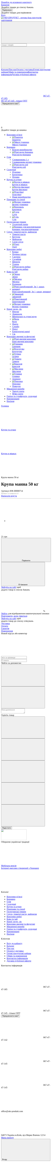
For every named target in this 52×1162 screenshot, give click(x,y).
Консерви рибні (14, 249)
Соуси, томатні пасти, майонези (22, 232)
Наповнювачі (13, 399)
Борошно (11, 147)
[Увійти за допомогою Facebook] (23, 675)
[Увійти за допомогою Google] (23, 697)
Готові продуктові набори (19, 953)
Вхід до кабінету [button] (14, 943)
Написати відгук (9, 496)
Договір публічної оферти (24, 74)
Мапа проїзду (7, 1137)
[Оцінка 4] (23, 793)
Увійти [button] (4, 613)
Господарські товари (16, 222)
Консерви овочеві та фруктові (21, 336)
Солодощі (11, 169)
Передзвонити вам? (10, 104)
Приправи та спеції (16, 199)
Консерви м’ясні (14, 135)
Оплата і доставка (24, 69)
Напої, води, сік (14, 309)
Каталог (5, 69)
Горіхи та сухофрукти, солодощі (22, 396)
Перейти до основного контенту (16, 2)
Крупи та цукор (14, 179)
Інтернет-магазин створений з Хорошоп (20, 868)
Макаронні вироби (15, 389)
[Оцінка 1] (23, 727)
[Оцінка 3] (23, 771)
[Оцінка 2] (23, 749)
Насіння (10, 401)
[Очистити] (23, 57)
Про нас (12, 69)
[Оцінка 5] (23, 815)
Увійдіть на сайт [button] (8, 587)
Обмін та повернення (18, 72)
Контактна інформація (17, 958)
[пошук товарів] (23, 32)
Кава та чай (12, 272)
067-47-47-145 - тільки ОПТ (14, 101)
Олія (9, 157)
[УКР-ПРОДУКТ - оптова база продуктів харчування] (13, 839)
